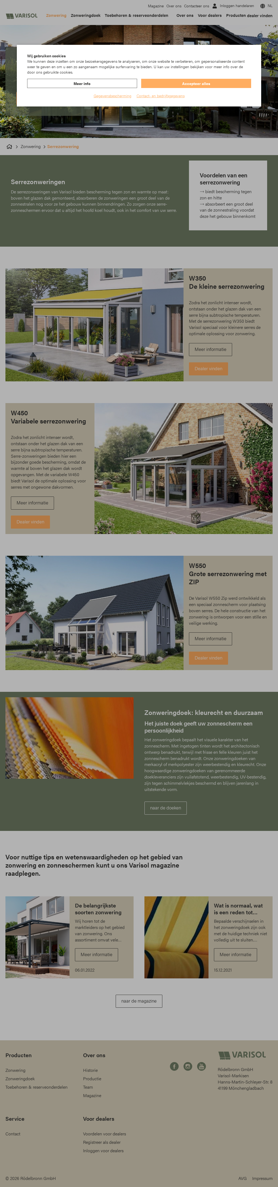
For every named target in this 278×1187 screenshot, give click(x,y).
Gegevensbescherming (112, 95)
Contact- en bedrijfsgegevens (161, 95)
